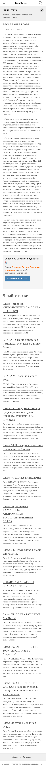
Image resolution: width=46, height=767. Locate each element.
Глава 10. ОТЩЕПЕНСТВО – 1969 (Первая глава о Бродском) (22, 650)
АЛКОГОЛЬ (8, 764)
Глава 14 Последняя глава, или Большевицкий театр (23, 447)
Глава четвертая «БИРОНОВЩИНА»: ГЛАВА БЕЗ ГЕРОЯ (21, 307)
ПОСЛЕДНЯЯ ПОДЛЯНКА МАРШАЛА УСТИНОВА (29, 764)
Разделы (27, 757)
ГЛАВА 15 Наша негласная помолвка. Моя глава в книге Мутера (22, 343)
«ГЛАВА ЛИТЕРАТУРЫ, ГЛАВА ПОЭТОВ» (19, 584)
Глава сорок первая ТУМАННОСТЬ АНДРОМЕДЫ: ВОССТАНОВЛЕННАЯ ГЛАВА (18, 513)
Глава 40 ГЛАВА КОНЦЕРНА (22, 477)
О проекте (16, 757)
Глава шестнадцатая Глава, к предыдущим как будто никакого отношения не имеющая (21, 413)
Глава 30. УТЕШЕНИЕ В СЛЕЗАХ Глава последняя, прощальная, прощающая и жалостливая (20, 688)
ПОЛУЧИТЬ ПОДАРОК (17, 279)
